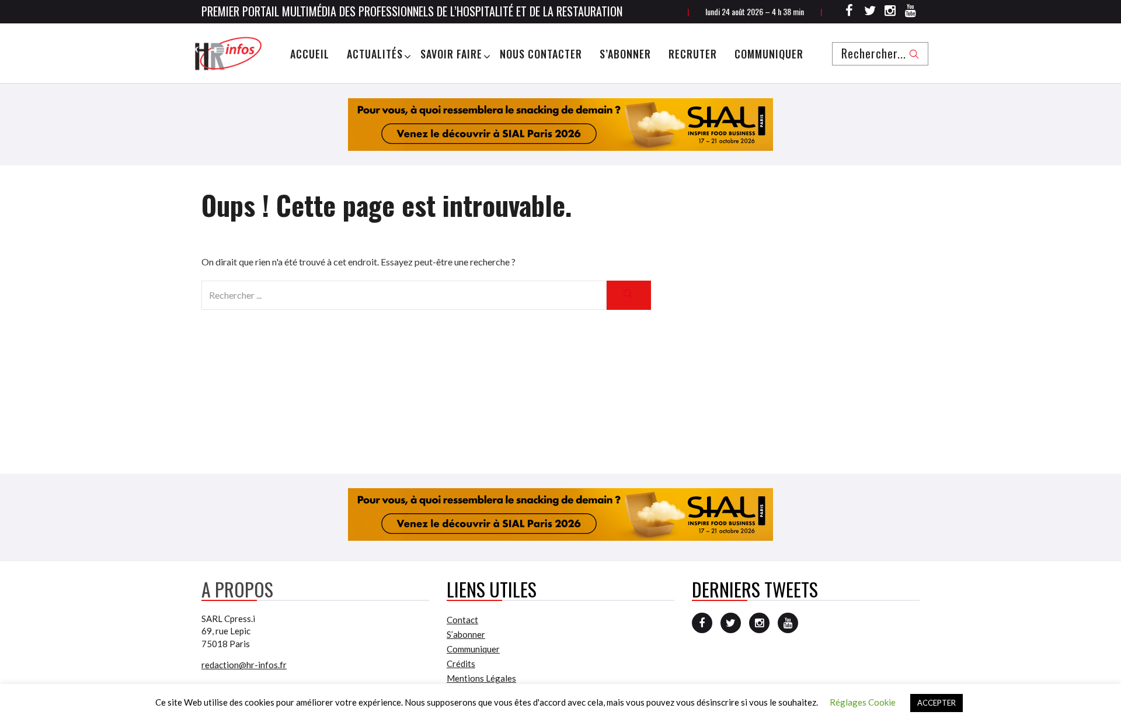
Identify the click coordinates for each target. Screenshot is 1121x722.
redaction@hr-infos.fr (244, 664)
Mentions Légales (481, 678)
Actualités (375, 53)
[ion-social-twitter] (870, 12)
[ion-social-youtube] (911, 12)
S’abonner (625, 53)
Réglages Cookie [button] (863, 702)
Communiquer (768, 53)
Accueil (309, 53)
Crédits (461, 663)
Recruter (693, 53)
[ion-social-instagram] (890, 12)
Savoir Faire (451, 53)
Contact (462, 619)
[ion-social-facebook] (849, 12)
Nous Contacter (541, 53)
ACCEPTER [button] (936, 702)
